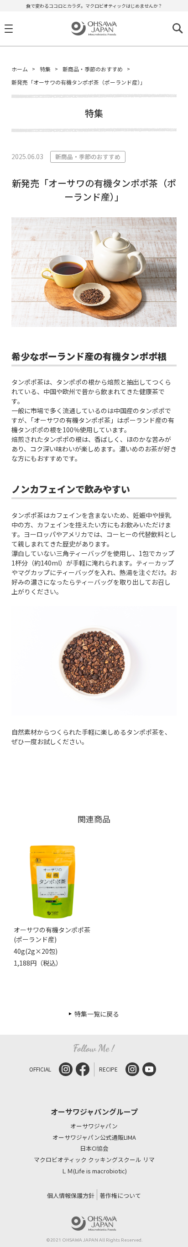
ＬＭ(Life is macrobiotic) (94, 1171)
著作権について (120, 1195)
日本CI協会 (94, 1149)
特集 (45, 69)
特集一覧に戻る (96, 1013)
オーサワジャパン (94, 1126)
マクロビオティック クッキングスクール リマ (94, 1160)
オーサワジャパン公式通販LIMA (94, 1138)
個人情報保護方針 (70, 1195)
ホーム (19, 69)
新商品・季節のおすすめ (93, 69)
